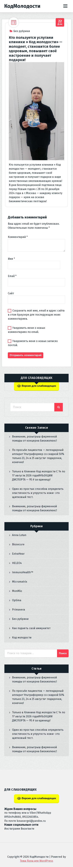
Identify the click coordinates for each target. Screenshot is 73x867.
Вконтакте (27, 828)
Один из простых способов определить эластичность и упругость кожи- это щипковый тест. (37, 493)
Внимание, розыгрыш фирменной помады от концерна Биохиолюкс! (34, 438)
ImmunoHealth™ (22, 572)
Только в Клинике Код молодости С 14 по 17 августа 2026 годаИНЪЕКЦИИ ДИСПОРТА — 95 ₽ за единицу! (38, 475)
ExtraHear (18, 553)
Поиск (63, 653)
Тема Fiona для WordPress (36, 860)
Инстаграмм (12, 828)
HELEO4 (17, 563)
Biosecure (18, 544)
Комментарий (18, 237)
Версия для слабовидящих (38, 385)
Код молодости (21, 637)
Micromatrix (19, 581)
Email (12, 276)
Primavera (18, 609)
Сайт (11, 293)
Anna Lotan (19, 535)
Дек (60, 22)
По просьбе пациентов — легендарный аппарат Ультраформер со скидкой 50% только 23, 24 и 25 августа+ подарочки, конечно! (38, 456)
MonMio (17, 591)
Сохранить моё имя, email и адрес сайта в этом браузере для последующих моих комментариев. (36, 314)
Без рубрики (21, 31)
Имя (11, 258)
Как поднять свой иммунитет (31, 628)
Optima (16, 600)
